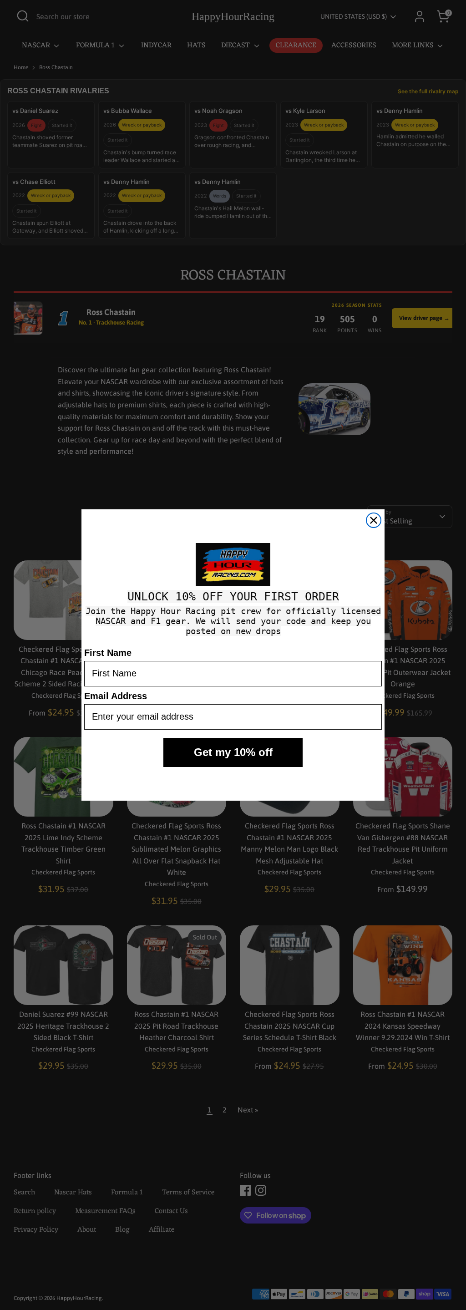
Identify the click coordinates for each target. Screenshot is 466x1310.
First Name (108, 653)
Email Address (115, 696)
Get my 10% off (233, 752)
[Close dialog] (373, 520)
